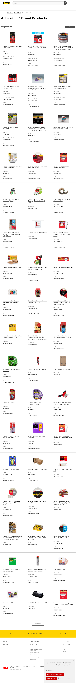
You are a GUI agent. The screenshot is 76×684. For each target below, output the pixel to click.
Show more (38, 624)
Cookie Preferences (14, 667)
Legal (11, 666)
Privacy (17, 666)
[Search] (65, 3)
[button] (64, 678)
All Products (5, 647)
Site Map (64, 651)
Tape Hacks (32, 647)
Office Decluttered (34, 655)
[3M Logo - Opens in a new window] (7, 3)
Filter (70, 27)
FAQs (10, 634)
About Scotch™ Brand (67, 644)
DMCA (34, 666)
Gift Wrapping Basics (34, 644)
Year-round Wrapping (34, 652)
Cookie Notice (50, 670)
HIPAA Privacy (26, 666)
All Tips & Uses (33, 659)
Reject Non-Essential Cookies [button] (54, 674)
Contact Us (63, 634)
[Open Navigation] (72, 3)
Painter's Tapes (6, 644)
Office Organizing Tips (34, 657)
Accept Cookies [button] (51, 678)
